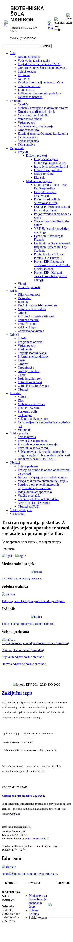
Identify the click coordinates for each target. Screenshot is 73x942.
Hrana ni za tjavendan (48, 170)
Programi (15, 100)
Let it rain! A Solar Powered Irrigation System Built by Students (52, 246)
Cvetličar (23, 104)
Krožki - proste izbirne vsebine (37, 305)
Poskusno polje (27, 411)
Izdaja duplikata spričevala (35, 492)
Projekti (23, 152)
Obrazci (23, 389)
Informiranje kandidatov (33, 356)
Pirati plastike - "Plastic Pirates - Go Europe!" (49, 256)
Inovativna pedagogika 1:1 (51, 166)
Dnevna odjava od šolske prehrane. (24, 664)
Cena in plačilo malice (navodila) (23, 650)
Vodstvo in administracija (34, 60)
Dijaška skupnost (29, 294)
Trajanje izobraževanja (32, 353)
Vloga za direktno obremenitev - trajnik (43, 481)
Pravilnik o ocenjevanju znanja (37, 444)
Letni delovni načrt (30, 382)
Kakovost (24, 78)
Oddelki (23, 312)
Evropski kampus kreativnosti (45, 193)
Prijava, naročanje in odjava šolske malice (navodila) (35, 643)
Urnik (21, 360)
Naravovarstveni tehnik (33, 115)
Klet (20, 400)
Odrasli (14, 334)
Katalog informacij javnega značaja (40, 82)
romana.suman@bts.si (36, 838)
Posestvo (15, 393)
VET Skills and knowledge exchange (22, 578)
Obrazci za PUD (28, 506)
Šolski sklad (17, 513)
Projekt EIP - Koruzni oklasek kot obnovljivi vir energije (50, 276)
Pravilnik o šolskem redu (33, 448)
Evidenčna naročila (30, 97)
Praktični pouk (27, 323)
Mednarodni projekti (39, 181)
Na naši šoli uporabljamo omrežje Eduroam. (30, 873)
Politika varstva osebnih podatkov (39, 93)
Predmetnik (25, 349)
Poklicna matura (28, 320)
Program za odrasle (30, 342)
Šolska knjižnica (28, 141)
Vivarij (22, 283)
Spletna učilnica (34, 912)
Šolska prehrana (28, 466)
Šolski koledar (27, 71)
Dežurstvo (24, 298)
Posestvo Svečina (29, 407)
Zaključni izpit (27, 327)
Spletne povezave (29, 86)
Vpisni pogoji (26, 122)
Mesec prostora (44, 173)
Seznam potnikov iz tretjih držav (38, 499)
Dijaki (14, 290)
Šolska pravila (19, 433)
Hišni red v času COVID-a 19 (37, 459)
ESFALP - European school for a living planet (52, 208)
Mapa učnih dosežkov (32, 309)
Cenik (22, 375)
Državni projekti (36, 155)
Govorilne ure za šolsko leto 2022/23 (41, 67)
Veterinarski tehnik (30, 119)
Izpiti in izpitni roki (30, 378)
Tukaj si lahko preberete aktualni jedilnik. (28, 623)
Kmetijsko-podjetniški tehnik (36, 111)
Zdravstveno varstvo (31, 331)
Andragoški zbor (28, 371)
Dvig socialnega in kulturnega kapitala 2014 (50, 161)
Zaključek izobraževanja (33, 386)
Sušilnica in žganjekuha (33, 418)
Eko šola (39, 177)
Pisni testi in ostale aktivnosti (36, 316)
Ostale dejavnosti (29, 287)
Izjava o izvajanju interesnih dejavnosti (42, 477)
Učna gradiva (26, 144)
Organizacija (26, 367)
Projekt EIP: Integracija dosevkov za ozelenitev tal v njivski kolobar (52, 265)
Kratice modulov (28, 130)
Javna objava (26, 89)
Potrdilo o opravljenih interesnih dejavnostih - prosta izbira (38, 486)
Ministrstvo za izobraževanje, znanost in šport (38, 901)
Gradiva (23, 364)
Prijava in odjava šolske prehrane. (23, 657)
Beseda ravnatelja (29, 56)
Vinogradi (24, 429)
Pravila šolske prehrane (32, 440)
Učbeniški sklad (28, 137)
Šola (12, 53)
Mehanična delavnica (31, 404)
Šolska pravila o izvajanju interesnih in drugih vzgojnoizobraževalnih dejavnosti (44, 453)
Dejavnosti (17, 148)
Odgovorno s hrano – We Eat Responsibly (50, 186)
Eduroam (24, 75)
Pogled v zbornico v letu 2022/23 (39, 64)
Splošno (23, 338)
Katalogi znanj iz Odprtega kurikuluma (43, 133)
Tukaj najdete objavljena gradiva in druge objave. (33, 601)
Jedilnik (23, 301)
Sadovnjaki (25, 415)
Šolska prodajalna (21, 510)
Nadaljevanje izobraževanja (35, 126)
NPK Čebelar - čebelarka (34, 503)
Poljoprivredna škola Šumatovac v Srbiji (47, 201)
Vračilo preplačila (29, 495)
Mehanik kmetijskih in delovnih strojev (43, 108)
